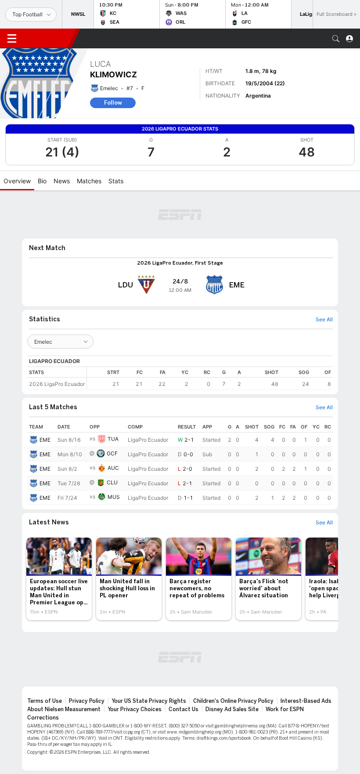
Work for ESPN (285, 709)
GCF (112, 453)
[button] (335, 38)
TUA (113, 439)
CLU (112, 482)
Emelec (109, 88)
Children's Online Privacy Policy (233, 701)
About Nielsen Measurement (64, 709)
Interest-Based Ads (306, 701)
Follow (113, 102)
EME (45, 439)
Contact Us (183, 709)
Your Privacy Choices (135, 709)
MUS (114, 497)
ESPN (47, 38)
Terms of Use (44, 701)
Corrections (43, 718)
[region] (210, 378)
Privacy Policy (86, 701)
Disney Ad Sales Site (232, 709)
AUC (113, 468)
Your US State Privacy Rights (149, 701)
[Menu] (12, 38)
